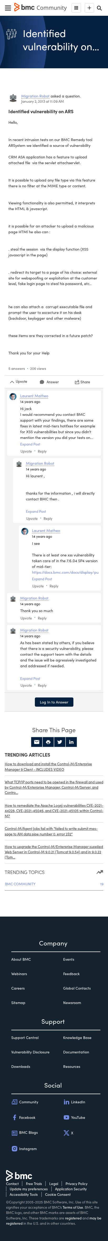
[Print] (48, 742)
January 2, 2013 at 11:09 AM (42, 101)
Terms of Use (73, 1207)
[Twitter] (59, 742)
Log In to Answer (54, 702)
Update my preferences (29, 1188)
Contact (12, 1183)
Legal (53, 1183)
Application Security (71, 1188)
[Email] (36, 742)
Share (85, 381)
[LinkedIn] (71, 742)
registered (73, 1218)
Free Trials (34, 1183)
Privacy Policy (77, 1183)
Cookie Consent (58, 1194)
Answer (53, 381)
